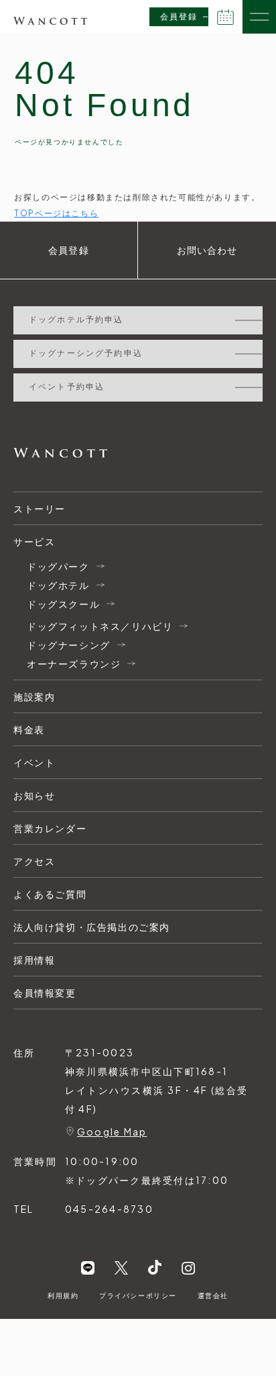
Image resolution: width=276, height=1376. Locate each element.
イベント (34, 762)
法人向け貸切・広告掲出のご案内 (91, 927)
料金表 (29, 729)
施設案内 (34, 696)
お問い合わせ (207, 250)
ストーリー (39, 508)
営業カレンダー (49, 828)
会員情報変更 (44, 993)
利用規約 (63, 1295)
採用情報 (34, 960)
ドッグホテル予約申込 (76, 319)
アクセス (34, 861)
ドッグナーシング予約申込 (86, 353)
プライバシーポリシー (138, 1295)
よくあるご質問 (49, 894)
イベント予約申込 (67, 387)
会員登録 (179, 16)
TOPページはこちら (56, 213)
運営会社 (213, 1295)
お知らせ (34, 795)
